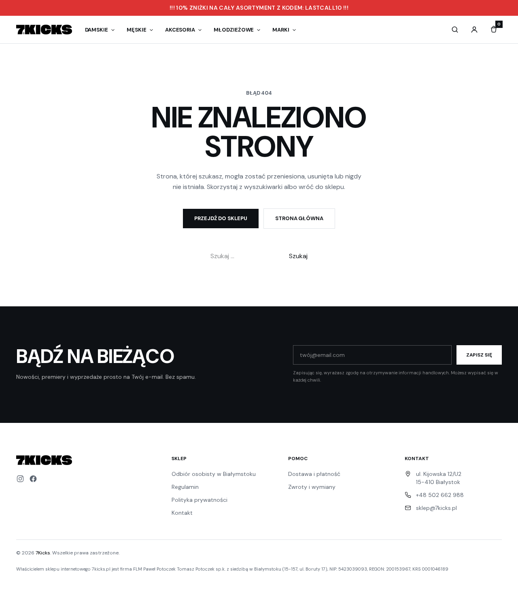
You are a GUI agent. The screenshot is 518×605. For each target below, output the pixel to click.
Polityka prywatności (199, 499)
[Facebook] (33, 479)
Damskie (96, 29)
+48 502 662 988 (440, 495)
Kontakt (182, 512)
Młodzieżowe (234, 29)
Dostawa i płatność (314, 474)
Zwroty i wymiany (311, 486)
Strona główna (299, 218)
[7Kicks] (44, 29)
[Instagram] (20, 479)
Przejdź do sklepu (220, 218)
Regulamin (185, 486)
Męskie (136, 29)
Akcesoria (180, 29)
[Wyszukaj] (455, 29)
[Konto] (474, 29)
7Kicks (43, 553)
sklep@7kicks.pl (436, 508)
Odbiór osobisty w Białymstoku (214, 474)
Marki (280, 29)
